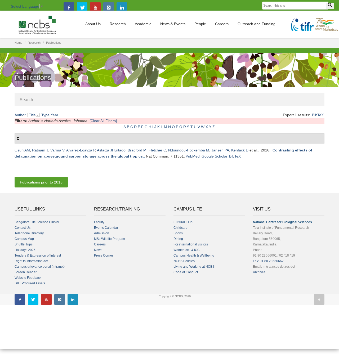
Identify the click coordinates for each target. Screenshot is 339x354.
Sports (178, 233)
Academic (143, 24)
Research (118, 24)
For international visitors (190, 244)
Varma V (57, 150)
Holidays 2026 (25, 250)
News (98, 250)
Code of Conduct (185, 272)
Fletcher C (157, 150)
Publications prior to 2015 (41, 182)
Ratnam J (40, 150)
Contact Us (22, 228)
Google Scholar (215, 156)
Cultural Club (183, 222)
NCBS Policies (184, 261)
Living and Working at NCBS (194, 266)
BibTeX (318, 115)
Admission (101, 233)
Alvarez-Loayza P (80, 150)
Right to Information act (31, 261)
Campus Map (24, 239)
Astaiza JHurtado (111, 150)
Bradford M (137, 150)
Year (54, 115)
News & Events (172, 24)
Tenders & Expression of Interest (38, 255)
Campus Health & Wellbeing (193, 255)
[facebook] (69, 7)
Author (20, 115)
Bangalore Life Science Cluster (37, 222)
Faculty (99, 222)
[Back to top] (319, 299)
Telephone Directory (29, 233)
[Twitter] (82, 7)
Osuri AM (22, 150)
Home (18, 42)
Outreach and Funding (256, 24)
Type (45, 115)
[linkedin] (122, 7)
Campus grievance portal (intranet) (40, 266)
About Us (93, 24)
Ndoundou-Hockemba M (188, 150)
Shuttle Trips (24, 244)
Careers (222, 24)
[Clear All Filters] (103, 121)
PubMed (193, 156)
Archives (259, 272)
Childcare (180, 228)
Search (26, 99)
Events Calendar (106, 228)
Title (32, 115)
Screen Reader (26, 272)
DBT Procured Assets (30, 283)
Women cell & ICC (186, 250)
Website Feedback (28, 278)
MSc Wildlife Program (109, 239)
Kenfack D (239, 150)
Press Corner (103, 255)
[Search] (330, 6)
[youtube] (95, 7)
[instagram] (108, 7)
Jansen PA (220, 150)
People (200, 24)
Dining (178, 239)
